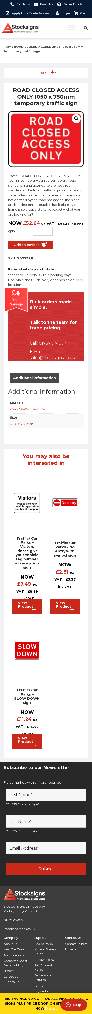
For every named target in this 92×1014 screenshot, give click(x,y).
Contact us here (76, 944)
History (9, 971)
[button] (76, 118)
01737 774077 (52, 343)
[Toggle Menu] (72, 27)
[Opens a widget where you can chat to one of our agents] (73, 1005)
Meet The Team (14, 949)
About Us (10, 944)
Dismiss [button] (51, 1008)
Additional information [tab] (34, 378)
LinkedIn (71, 949)
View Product (25, 604)
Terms (38, 985)
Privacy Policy (44, 959)
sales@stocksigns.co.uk (52, 357)
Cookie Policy (43, 944)
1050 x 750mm (21, 424)
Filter (41, 72)
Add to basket (26, 245)
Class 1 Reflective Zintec (28, 409)
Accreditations (14, 955)
